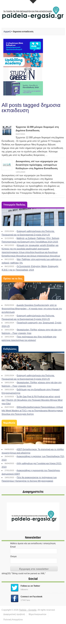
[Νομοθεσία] (33, 435)
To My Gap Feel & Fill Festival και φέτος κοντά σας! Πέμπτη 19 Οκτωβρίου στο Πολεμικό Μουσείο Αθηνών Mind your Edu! (32, 400)
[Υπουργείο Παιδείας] (33, 217)
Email (13, 547)
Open (33, 2)
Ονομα (13, 556)
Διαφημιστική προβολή (14, 614)
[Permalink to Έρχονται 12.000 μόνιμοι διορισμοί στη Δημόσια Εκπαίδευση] (6, 130)
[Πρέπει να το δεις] (33, 291)
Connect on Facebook (31, 596)
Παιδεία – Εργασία (27, 610)
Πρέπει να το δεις (13, 278)
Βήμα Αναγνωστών (37, 614)
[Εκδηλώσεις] (33, 361)
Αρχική (7, 31)
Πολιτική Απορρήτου (13, 619)
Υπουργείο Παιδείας (14, 204)
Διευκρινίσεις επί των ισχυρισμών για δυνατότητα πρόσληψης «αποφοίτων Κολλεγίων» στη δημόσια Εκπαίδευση (37, 165)
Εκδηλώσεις (10, 349)
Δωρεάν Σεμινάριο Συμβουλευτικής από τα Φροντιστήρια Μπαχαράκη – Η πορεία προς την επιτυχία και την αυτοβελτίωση (32, 308)
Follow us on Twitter (30, 586)
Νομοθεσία (9, 422)
